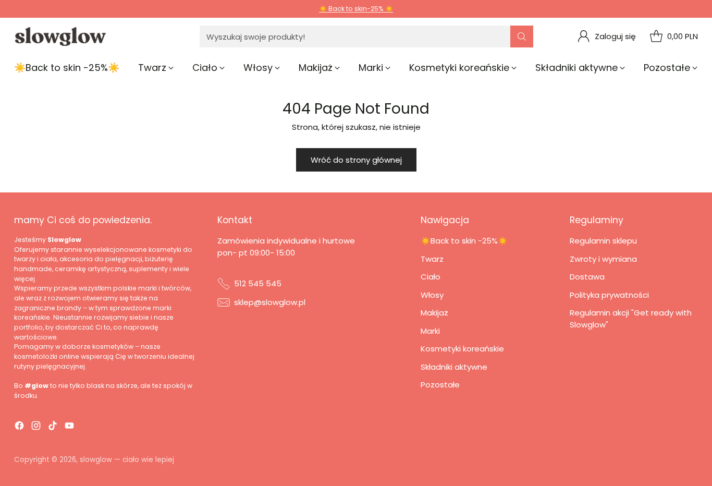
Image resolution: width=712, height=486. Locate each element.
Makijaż (434, 312)
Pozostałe (440, 384)
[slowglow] (61, 36)
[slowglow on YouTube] (69, 427)
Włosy (432, 294)
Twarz (432, 258)
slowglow (96, 460)
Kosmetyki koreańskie (462, 348)
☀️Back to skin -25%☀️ (464, 240)
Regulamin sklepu (603, 240)
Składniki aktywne (454, 366)
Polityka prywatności (609, 294)
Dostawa (587, 276)
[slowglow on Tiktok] (52, 427)
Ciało (430, 276)
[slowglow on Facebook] (19, 427)
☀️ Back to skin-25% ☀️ (356, 8)
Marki (430, 330)
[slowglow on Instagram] (36, 427)
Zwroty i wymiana (603, 258)
